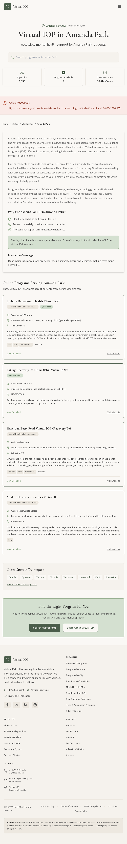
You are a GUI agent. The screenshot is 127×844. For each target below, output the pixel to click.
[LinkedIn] (25, 705)
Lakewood (85, 577)
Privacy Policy (47, 806)
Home (5, 124)
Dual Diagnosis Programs (78, 699)
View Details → (14, 353)
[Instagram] (35, 705)
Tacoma (40, 577)
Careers (70, 755)
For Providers (73, 743)
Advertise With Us (75, 749)
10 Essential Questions (15, 731)
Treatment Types (12, 749)
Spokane (26, 577)
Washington (28, 124)
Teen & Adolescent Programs (80, 705)
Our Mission (72, 731)
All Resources (11, 725)
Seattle (12, 577)
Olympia (54, 577)
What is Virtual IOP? (13, 737)
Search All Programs (44, 628)
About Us (70, 725)
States (15, 124)
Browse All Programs (76, 663)
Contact (70, 737)
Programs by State (75, 669)
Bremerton (111, 577)
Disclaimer (113, 806)
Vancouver (69, 577)
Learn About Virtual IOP (80, 628)
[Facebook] (7, 705)
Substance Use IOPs (76, 693)
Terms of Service (69, 806)
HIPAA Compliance (93, 806)
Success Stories (12, 755)
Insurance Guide (12, 743)
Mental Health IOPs (75, 687)
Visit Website (113, 353)
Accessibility (81, 811)
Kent (97, 577)
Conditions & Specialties (78, 681)
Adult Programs (74, 711)
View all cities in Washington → (22, 584)
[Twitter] (16, 705)
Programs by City (74, 675)
